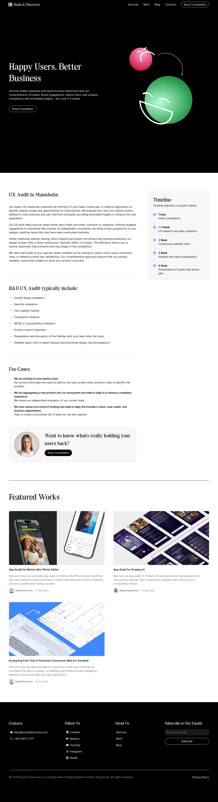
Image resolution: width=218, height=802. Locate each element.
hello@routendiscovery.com (31, 732)
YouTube (75, 745)
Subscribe (187, 741)
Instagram (76, 751)
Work (146, 4)
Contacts (170, 4)
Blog (157, 4)
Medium (74, 738)
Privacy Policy (200, 777)
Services (133, 4)
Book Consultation (22, 109)
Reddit (74, 757)
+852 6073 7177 (24, 738)
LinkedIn (75, 732)
